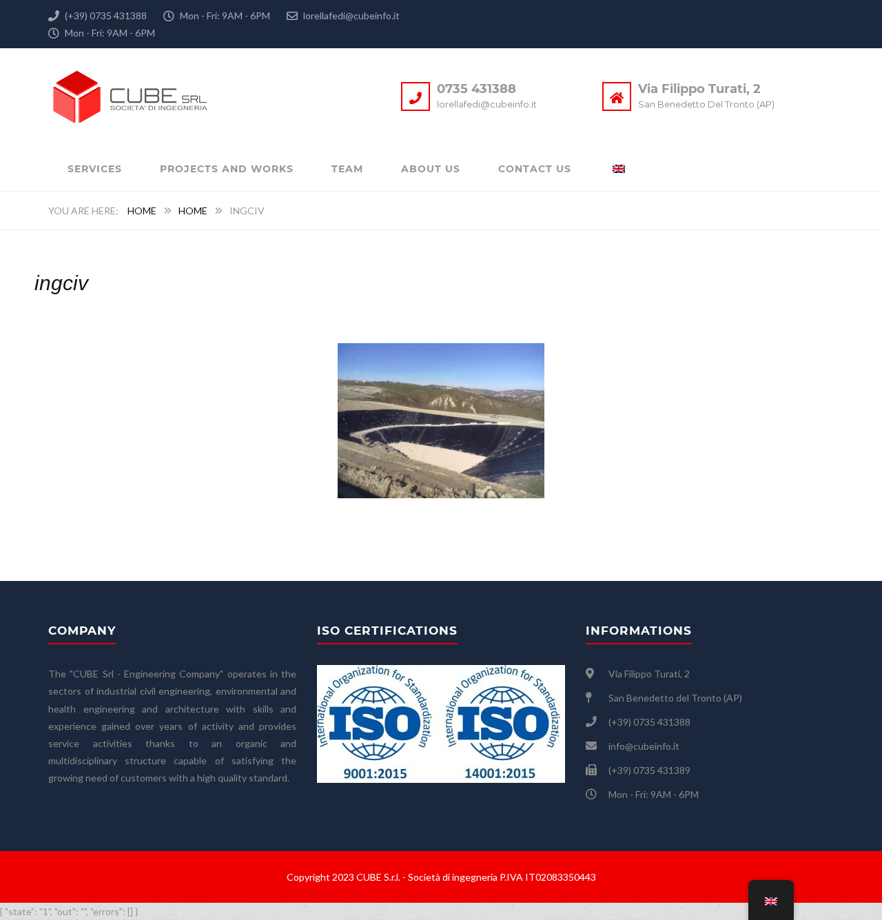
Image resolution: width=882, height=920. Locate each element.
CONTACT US (534, 169)
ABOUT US (430, 169)
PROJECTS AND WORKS (227, 169)
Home (141, 210)
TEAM (347, 169)
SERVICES (95, 169)
